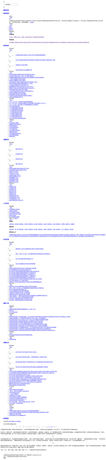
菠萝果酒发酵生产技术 (15, 176)
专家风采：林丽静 (69, 224)
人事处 (26, 37)
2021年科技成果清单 (14, 106)
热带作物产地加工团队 (15, 213)
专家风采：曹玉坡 (68, 229)
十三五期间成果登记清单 (15, 116)
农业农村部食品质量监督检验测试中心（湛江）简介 (22, 309)
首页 (9, 421)
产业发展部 (35, 37)
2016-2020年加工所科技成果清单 (17, 118)
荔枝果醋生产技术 (13, 179)
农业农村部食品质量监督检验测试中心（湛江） (21, 83)
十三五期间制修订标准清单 (16, 107)
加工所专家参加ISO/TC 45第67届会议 (18, 280)
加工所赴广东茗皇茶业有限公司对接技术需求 (20, 300)
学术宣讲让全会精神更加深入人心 (18, 398)
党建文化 (6, 342)
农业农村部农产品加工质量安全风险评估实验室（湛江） (23, 82)
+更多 (10, 17)
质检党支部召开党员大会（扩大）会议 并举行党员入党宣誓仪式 (25, 382)
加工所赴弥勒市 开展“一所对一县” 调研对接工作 (21, 76)
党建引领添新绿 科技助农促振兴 (17, 385)
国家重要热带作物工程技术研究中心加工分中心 (21, 86)
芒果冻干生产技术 (13, 173)
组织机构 (6, 13)
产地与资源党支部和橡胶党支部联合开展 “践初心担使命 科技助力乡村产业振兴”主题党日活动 (33, 371)
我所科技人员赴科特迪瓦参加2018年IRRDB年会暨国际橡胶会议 (25, 282)
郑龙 (10, 26)
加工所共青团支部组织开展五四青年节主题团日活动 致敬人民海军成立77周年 (59, 234)
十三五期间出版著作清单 (15, 113)
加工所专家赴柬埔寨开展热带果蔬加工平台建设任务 (22, 272)
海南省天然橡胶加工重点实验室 (17, 80)
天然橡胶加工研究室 (14, 209)
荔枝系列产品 (12, 192)
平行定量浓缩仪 (13, 129)
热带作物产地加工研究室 (38, 42)
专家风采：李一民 (13, 229)
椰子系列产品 (12, 191)
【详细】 (31, 22)
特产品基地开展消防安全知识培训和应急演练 (20, 334)
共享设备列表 (12, 339)
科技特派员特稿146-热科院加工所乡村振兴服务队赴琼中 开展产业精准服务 (28, 325)
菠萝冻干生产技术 (13, 171)
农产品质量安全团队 (14, 212)
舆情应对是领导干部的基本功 (16, 400)
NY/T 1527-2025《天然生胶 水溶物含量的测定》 (21, 101)
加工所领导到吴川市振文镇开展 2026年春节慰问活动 (25, 236)
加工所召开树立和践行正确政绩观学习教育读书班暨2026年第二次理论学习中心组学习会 (31, 373)
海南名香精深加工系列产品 (16, 200)
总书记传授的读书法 (14, 392)
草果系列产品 (12, 194)
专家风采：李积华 (23, 224)
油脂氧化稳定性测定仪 (15, 124)
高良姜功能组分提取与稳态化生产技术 (19, 168)
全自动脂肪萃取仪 (13, 127)
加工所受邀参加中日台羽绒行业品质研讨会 (20, 269)
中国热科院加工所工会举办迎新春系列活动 (50, 236)
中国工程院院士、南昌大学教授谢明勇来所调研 (21, 297)
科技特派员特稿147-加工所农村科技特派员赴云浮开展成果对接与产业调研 (28, 324)
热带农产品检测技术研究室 (52, 42)
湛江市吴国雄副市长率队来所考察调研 (19, 291)
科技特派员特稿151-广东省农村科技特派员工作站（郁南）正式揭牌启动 (27, 318)
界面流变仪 (12, 136)
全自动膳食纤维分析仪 (15, 133)
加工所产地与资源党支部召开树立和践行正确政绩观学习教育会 (25, 380)
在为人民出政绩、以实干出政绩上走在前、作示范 (22, 401)
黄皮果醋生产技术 (13, 180)
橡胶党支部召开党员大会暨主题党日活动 (19, 383)
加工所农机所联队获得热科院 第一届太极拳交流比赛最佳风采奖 (77, 236)
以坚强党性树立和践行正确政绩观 (18, 397)
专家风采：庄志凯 (32, 229)
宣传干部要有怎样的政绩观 (16, 389)
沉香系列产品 (12, 188)
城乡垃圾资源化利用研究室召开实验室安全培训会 (22, 74)
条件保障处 (41, 37)
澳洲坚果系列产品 (13, 195)
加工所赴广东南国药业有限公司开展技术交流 (20, 298)
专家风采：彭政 (51, 224)
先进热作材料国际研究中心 (16, 97)
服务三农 (6, 303)
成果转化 (6, 139)
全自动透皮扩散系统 (14, 130)
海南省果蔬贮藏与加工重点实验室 (18, 94)
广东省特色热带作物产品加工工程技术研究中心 (21, 91)
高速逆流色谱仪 (13, 125)
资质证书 (11, 310)
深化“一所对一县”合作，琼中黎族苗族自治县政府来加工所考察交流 (26, 288)
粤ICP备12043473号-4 (12, 458)
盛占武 (11, 29)
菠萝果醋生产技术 (13, 177)
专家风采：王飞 (60, 229)
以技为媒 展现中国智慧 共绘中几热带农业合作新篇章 (22, 268)
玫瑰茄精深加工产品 (14, 197)
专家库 (16, 218)
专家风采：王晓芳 (42, 229)
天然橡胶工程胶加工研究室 (16, 42)
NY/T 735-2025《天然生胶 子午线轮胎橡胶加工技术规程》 (24, 104)
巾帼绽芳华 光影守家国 (85, 234)
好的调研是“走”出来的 (15, 395)
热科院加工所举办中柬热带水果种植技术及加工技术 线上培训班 (25, 278)
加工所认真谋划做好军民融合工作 (18, 289)
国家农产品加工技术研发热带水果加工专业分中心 (22, 88)
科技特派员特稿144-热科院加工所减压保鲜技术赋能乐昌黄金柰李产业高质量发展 (30, 328)
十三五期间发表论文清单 (15, 112)
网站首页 (6, 10)
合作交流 (6, 239)
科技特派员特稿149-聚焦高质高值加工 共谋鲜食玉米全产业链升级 (26, 321)
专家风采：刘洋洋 (23, 229)
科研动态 (6, 45)
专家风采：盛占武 (42, 224)
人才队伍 (6, 203)
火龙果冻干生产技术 (14, 174)
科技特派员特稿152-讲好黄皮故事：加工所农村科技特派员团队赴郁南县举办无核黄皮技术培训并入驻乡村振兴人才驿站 (39, 316)
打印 (52, 426)
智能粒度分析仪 (13, 132)
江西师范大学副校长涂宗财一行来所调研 (19, 292)
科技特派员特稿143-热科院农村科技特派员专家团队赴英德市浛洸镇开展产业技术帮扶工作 (32, 330)
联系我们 (6, 418)
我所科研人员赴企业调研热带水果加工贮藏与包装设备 (23, 286)
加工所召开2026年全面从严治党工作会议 (19, 374)
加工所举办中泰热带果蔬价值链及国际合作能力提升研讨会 (24, 271)
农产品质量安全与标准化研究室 (67, 42)
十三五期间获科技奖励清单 (16, 110)
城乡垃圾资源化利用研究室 (82, 42)
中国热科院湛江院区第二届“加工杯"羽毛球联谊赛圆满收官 (24, 234)
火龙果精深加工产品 (14, 198)
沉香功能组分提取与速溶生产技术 (18, 170)
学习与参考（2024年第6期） (16, 403)
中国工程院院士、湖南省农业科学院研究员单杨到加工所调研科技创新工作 (28, 295)
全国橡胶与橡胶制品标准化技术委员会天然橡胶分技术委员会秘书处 (26, 77)
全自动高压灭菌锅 (13, 122)
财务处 (30, 37)
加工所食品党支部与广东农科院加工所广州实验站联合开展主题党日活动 (27, 379)
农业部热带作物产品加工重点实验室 (18, 89)
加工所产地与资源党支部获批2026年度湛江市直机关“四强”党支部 (26, 376)
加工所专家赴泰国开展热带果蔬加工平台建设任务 (22, 274)
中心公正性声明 (13, 312)
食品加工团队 (12, 215)
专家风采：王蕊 (51, 229)
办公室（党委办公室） (15, 37)
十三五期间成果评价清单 (15, 115)
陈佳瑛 (11, 28)
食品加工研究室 (27, 42)
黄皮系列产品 (12, 186)
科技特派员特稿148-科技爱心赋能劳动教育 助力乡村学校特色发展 (26, 322)
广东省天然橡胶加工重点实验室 (17, 79)
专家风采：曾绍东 (13, 224)
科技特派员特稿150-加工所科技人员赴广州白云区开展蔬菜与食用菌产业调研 (28, 319)
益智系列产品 (12, 189)
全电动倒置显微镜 (13, 135)
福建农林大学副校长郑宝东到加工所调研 (19, 294)
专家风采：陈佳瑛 (32, 224)
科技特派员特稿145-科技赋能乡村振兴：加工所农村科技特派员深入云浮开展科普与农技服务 (32, 327)
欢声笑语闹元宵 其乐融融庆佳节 (17, 415)
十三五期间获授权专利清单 (16, 109)
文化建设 (18, 421)
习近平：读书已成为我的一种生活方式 (19, 391)
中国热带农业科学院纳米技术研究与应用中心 (20, 95)
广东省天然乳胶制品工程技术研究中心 (19, 85)
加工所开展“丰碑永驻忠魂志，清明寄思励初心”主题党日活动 (24, 377)
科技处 (23, 37)
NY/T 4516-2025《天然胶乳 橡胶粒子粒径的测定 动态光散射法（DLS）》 (28, 103)
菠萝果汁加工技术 (13, 182)
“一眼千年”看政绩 (13, 394)
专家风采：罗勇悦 (60, 224)
